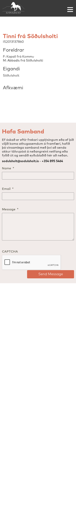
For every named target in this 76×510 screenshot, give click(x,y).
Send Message (50, 274)
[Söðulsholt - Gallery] (38, 79)
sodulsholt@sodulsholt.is (20, 161)
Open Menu (70, 9)
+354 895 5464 (52, 161)
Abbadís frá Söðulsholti (25, 60)
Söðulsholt (13, 8)
